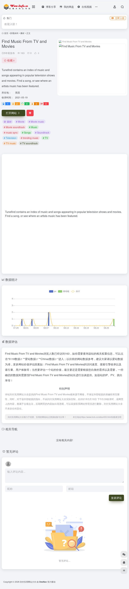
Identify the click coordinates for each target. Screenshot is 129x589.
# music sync (11, 132)
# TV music (10, 143)
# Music (33, 127)
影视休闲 (14, 33)
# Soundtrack (42, 132)
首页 (6, 33)
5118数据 (14, 359)
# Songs (26, 132)
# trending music (29, 138)
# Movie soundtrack (14, 127)
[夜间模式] (124, 570)
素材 (22, 33)
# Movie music (36, 121)
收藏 (10, 60)
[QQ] (124, 562)
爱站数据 (30, 359)
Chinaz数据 (48, 359)
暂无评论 (12, 451)
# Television (10, 138)
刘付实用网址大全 (28, 581)
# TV (45, 138)
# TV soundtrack (29, 143)
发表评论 (116, 498)
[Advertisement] (64, 183)
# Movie (20, 121)
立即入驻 (119, 18)
